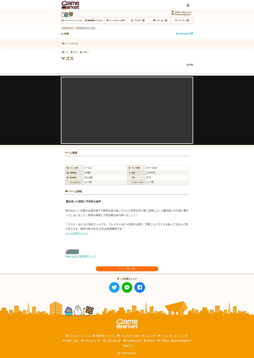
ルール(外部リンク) (77, 233)
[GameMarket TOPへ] (127, 324)
